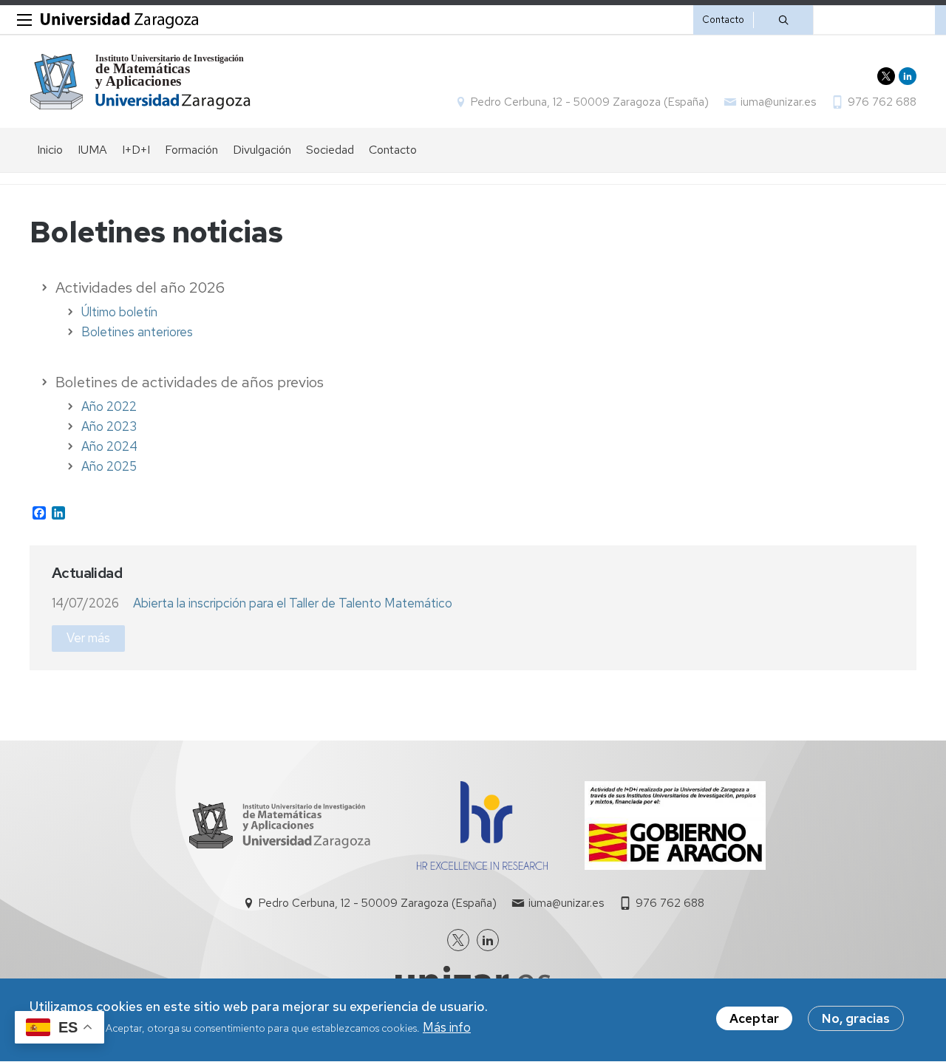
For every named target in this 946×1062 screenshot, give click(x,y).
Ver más (88, 638)
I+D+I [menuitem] (136, 149)
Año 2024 (109, 446)
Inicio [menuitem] (50, 149)
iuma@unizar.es (778, 102)
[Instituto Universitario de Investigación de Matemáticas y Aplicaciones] (141, 81)
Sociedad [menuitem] (330, 149)
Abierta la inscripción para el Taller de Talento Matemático (292, 603)
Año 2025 (109, 466)
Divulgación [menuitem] (262, 149)
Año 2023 (109, 426)
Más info (447, 1028)
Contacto (723, 19)
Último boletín (119, 312)
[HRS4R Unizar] (482, 865)
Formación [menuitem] (191, 149)
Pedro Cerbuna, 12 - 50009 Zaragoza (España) (590, 102)
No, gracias (856, 1018)
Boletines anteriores (137, 332)
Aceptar (754, 1018)
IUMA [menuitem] (92, 149)
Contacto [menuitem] (393, 149)
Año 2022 (109, 406)
